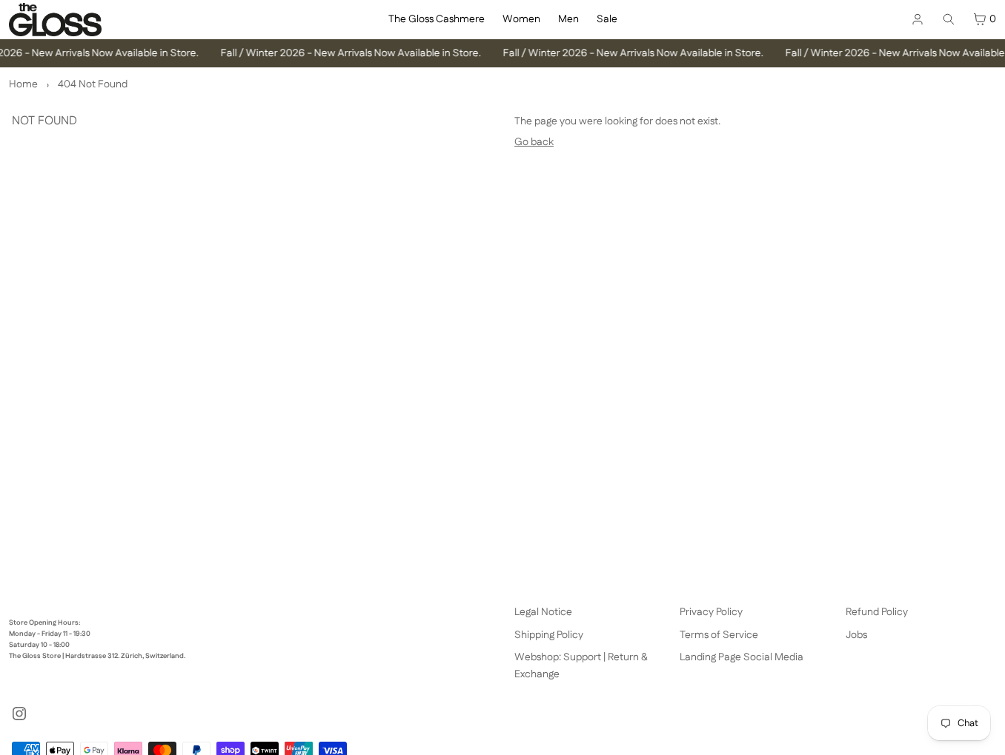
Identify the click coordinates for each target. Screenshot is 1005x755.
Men (568, 19)
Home (23, 84)
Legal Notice (543, 612)
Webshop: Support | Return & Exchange (581, 665)
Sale (607, 19)
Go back (534, 142)
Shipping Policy (548, 635)
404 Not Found (92, 84)
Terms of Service (719, 635)
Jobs (856, 635)
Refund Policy (877, 612)
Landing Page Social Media (741, 657)
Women (521, 19)
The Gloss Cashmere (436, 19)
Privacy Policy (711, 612)
